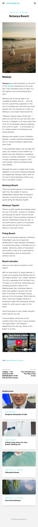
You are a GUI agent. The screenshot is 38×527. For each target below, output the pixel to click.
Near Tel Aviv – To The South (19, 12)
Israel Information (10, 412)
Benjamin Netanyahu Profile (16, 414)
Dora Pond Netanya (12, 500)
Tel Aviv (10, 86)
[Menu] (3, 3)
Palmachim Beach (12, 472)
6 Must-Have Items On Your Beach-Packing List (16, 443)
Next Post (28, 373)
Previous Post (10, 374)
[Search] (35, 3)
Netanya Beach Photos (14, 360)
